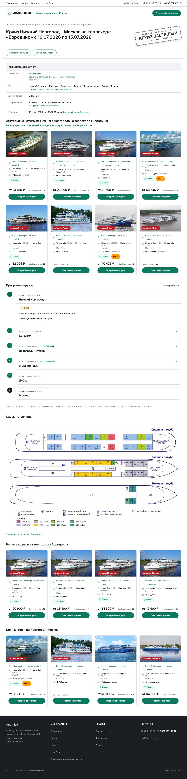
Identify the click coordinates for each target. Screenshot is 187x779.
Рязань (70, 580)
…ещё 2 (60, 584)
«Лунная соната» (152, 682)
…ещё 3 (71, 165)
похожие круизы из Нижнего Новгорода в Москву (50, 89)
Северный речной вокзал (76, 112)
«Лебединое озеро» (109, 682)
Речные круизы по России (52, 13)
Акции (24, 3)
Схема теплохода (44, 52)
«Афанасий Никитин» (21, 175)
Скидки (16, 180)
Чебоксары (81, 161)
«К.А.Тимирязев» (63, 175)
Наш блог (48, 3)
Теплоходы (101, 738)
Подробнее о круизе (26, 196)
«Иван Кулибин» (19, 251)
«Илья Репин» (151, 251)
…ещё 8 (15, 584)
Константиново (162, 580)
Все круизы (102, 731)
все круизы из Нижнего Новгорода (44, 105)
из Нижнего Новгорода (28, 24)
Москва (35, 161)
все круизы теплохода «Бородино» (43, 77)
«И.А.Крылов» (62, 251)
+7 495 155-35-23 (152, 3)
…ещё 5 (171, 161)
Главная (10, 24)
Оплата (99, 745)
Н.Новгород (150, 161)
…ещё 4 (15, 165)
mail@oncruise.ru (131, 3)
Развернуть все (171, 285)
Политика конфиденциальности (66, 759)
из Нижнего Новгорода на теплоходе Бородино (67, 24)
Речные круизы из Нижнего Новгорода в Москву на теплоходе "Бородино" (47, 125)
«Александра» (151, 174)
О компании (12, 3)
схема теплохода (67, 77)
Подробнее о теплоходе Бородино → (24, 534)
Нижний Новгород (19, 161)
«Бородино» (35, 73)
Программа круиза (18, 52)
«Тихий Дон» (106, 251)
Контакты (35, 3)
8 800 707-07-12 (172, 3)
